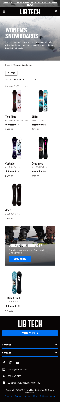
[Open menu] (5, 11)
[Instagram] (10, 362)
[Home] (30, 11)
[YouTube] (17, 362)
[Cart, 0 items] (56, 11)
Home (7, 65)
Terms (18, 396)
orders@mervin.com (17, 369)
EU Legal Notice (47, 396)
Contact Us (28, 333)
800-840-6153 (14, 376)
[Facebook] (4, 362)
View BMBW (20, 259)
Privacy (8, 396)
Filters (11, 73)
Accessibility (30, 396)
